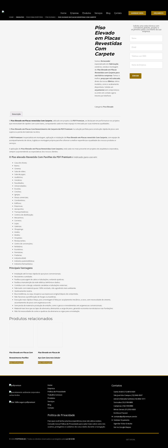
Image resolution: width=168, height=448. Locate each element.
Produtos (51, 398)
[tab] (16, 114)
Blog (49, 405)
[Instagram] (157, 439)
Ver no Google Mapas (122, 427)
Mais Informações (16, 362)
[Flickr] (153, 439)
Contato (51, 408)
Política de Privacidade (57, 391)
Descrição (16, 114)
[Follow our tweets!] (141, 439)
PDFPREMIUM (20, 439)
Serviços (51, 401)
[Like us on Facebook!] (137, 439)
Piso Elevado (108, 107)
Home (50, 385)
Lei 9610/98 (70, 439)
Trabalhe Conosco (55, 395)
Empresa (51, 388)
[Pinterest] (145, 439)
